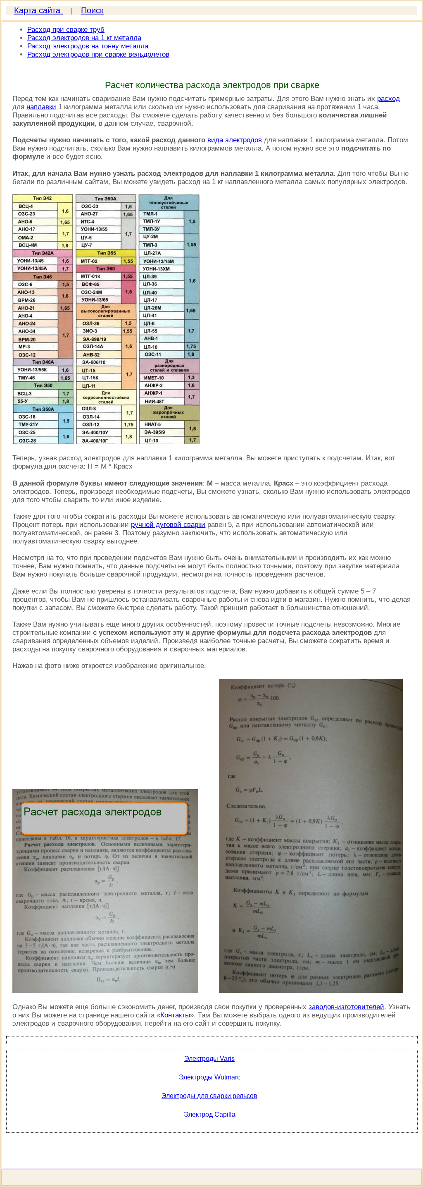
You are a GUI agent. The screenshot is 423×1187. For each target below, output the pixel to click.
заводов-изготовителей (346, 1007)
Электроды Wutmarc (209, 1077)
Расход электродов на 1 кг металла (84, 38)
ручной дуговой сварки (168, 525)
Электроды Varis (209, 1058)
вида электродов (234, 140)
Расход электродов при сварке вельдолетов (98, 54)
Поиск (92, 10)
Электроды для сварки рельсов (209, 1095)
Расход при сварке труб (66, 30)
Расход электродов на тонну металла (87, 46)
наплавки (41, 107)
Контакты (175, 1015)
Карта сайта (38, 10)
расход (388, 99)
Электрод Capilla (209, 1114)
